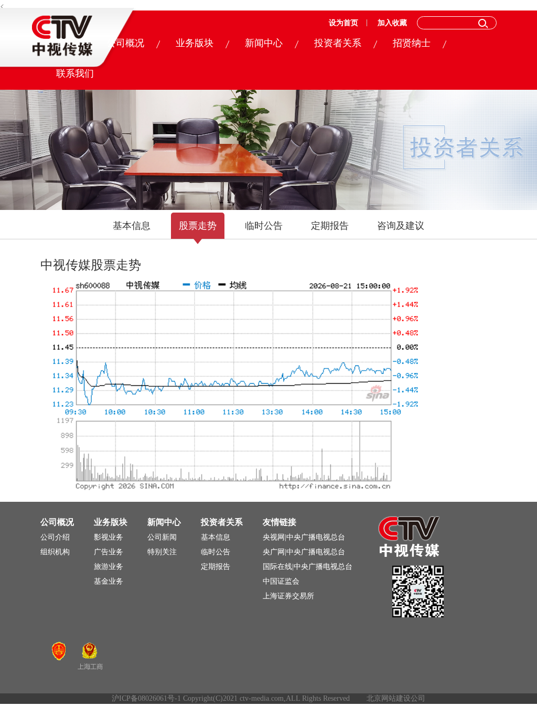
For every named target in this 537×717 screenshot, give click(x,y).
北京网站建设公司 (396, 698)
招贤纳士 (412, 43)
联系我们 (75, 73)
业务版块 (194, 43)
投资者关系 (337, 43)
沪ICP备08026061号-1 (146, 698)
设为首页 (343, 23)
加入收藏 (392, 23)
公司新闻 (162, 537)
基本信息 (132, 225)
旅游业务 (108, 567)
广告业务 (108, 552)
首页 (65, 43)
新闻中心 (264, 43)
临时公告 (264, 225)
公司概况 (125, 43)
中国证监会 (281, 581)
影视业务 (108, 537)
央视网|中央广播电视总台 (304, 537)
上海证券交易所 (288, 596)
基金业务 (108, 581)
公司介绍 (55, 537)
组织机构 (55, 552)
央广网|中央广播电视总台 (304, 552)
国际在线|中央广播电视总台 (307, 567)
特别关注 (162, 552)
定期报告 (330, 225)
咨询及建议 (400, 225)
